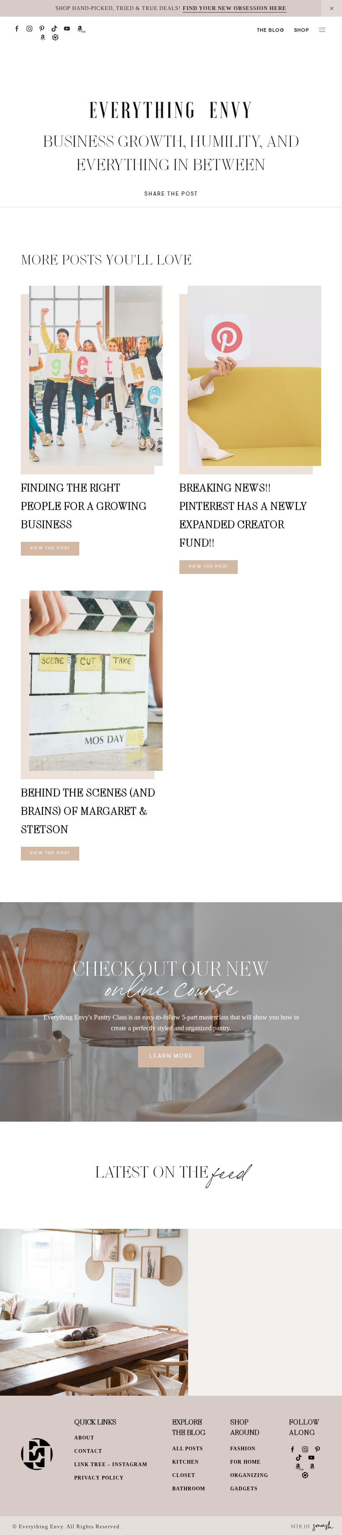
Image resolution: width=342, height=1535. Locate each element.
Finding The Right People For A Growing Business (84, 506)
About (84, 1438)
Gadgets (244, 1489)
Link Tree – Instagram (110, 1464)
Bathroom (188, 1489)
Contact (88, 1451)
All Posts (187, 1449)
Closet (183, 1475)
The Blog (270, 30)
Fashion (243, 1449)
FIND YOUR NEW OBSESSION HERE (235, 8)
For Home (245, 1462)
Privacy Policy (99, 1478)
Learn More (171, 1056)
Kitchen (185, 1462)
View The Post (50, 548)
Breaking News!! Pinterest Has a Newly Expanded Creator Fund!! (243, 515)
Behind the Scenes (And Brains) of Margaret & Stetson (88, 810)
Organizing (249, 1475)
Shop (301, 30)
